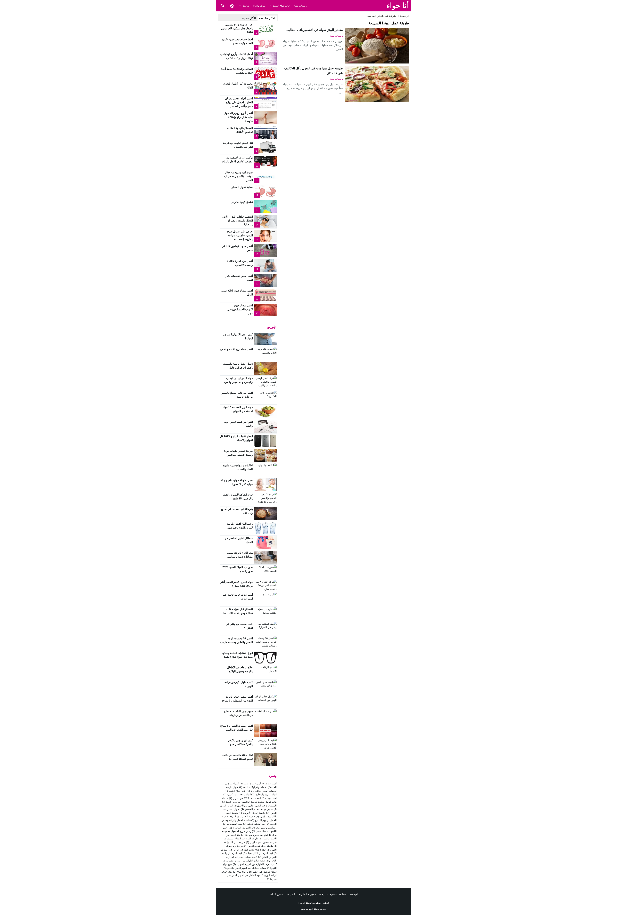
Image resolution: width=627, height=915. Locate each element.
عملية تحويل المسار (242, 187)
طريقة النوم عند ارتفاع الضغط (241, 838)
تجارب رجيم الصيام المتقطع (257, 809)
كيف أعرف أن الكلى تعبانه (258, 853)
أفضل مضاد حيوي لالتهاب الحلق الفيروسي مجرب (240, 309)
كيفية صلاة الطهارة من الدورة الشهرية (244, 860)
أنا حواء (397, 5)
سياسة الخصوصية (336, 894)
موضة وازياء (259, 5)
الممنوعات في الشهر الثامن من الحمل (255, 805)
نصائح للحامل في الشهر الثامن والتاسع (244, 868)
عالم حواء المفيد (281, 5)
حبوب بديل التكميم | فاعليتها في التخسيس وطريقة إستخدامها (238, 715)
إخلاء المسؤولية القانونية (311, 894)
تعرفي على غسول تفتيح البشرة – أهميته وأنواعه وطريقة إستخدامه (240, 235)
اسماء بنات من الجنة (234, 801)
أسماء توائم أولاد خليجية (253, 787)
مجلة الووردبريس (310, 908)
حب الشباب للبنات (254, 823)
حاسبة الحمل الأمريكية (252, 813)
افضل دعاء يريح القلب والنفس (236, 349)
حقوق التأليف (276, 894)
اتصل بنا (291, 894)
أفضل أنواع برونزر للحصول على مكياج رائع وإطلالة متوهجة (238, 117)
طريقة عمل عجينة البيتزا (258, 845)
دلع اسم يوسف (267, 827)
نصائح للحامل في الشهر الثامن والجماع (255, 871)
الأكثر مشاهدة (267, 18)
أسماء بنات (269, 783)
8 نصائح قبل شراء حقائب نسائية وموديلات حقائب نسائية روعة (236, 613)
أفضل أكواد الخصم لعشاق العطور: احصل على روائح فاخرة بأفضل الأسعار (239, 102)
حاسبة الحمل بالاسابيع (242, 816)
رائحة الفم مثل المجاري (243, 827)
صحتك (246, 5)
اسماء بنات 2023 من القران (245, 798)
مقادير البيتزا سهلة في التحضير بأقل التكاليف (314, 30)
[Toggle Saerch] (222, 5)
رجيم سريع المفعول (239, 831)
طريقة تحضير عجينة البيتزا (261, 842)
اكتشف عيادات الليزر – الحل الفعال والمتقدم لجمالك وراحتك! (237, 220)
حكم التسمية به (232, 823)
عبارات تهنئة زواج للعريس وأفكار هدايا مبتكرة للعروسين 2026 (237, 28)
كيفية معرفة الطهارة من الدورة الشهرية (255, 864)
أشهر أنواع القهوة (235, 790)
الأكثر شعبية (249, 18)
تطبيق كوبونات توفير (242, 202)
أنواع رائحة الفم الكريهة (237, 794)
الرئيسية (354, 894)
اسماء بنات (269, 798)
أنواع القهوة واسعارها (264, 794)
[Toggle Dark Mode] (232, 5)
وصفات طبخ (300, 5)
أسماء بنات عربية (250, 783)
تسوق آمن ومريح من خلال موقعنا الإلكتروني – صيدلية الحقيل (238, 176)
